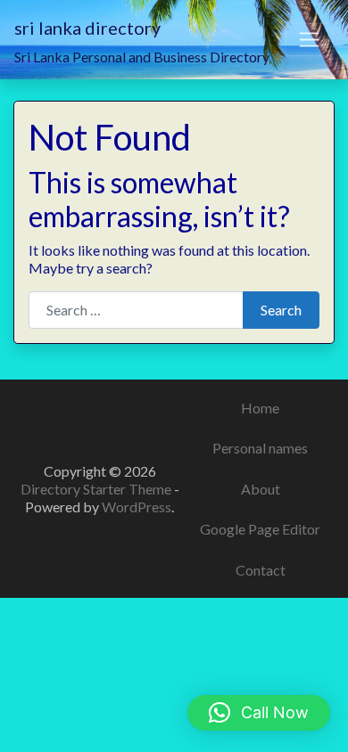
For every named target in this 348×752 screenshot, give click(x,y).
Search (281, 309)
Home (260, 407)
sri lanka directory (87, 27)
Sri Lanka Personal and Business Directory (141, 56)
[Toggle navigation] (310, 40)
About (260, 488)
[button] (258, 713)
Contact (261, 569)
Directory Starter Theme (97, 488)
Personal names (260, 447)
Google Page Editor (260, 528)
